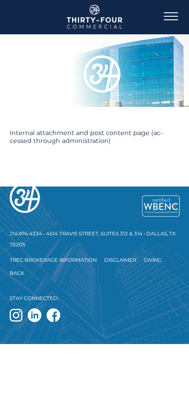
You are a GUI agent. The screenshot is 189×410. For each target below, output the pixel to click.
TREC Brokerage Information (53, 260)
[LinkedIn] (34, 315)
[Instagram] (16, 315)
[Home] (95, 197)
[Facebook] (53, 315)
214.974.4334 (26, 234)
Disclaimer (120, 260)
